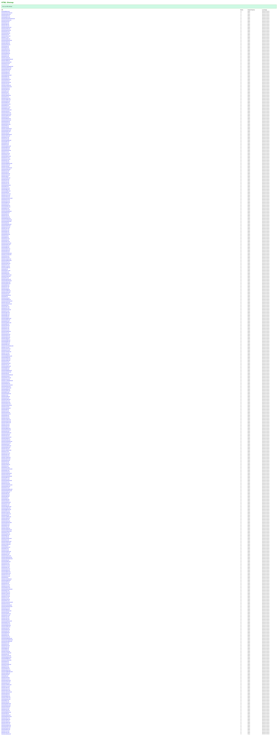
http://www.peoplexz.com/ (5, 244)
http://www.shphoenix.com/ (6, 112)
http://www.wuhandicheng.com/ (6, 484)
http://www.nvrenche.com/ (6, 193)
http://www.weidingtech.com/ (6, 274)
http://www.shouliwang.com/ (6, 322)
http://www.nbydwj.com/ (5, 471)
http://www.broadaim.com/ (5, 561)
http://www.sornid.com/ (5, 674)
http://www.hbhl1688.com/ (5, 658)
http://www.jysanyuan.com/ (6, 82)
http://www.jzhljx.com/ (5, 583)
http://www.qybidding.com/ (6, 99)
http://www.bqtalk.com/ (5, 141)
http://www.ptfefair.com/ (5, 72)
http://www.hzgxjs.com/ (5, 157)
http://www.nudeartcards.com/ (6, 557)
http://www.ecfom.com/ (5, 431)
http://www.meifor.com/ (5, 493)
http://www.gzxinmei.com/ (5, 681)
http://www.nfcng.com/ (5, 180)
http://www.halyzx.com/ (5, 467)
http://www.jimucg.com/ (5, 525)
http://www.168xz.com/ (5, 567)
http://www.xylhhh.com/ (5, 687)
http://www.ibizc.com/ (5, 90)
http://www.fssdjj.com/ (5, 222)
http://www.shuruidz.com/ (5, 263)
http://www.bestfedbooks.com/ (6, 355)
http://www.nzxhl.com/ (5, 612)
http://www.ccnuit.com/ (5, 166)
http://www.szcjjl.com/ (5, 127)
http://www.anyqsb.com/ (5, 599)
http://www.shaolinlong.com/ (6, 318)
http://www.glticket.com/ (5, 523)
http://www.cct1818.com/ (5, 528)
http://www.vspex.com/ (5, 732)
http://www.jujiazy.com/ (5, 470)
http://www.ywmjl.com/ (5, 132)
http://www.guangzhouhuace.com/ (7, 345)
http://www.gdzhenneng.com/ (6, 522)
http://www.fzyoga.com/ (5, 678)
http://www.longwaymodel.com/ (6, 12)
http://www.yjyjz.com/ (5, 151)
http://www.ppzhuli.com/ (5, 494)
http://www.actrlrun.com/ (5, 460)
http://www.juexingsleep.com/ (6, 253)
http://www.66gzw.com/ (5, 273)
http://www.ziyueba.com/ (5, 464)
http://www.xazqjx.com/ (5, 435)
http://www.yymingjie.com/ (5, 457)
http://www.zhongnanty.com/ (6, 27)
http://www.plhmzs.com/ (5, 622)
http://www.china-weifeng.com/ (6, 641)
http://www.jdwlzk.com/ (5, 232)
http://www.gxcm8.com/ (5, 707)
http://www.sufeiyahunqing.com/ (7, 558)
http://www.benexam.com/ (5, 386)
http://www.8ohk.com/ (5, 633)
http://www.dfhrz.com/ (5, 700)
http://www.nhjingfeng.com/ (6, 703)
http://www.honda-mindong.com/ (7, 639)
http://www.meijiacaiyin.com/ (6, 506)
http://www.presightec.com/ (6, 551)
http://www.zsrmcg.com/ (5, 483)
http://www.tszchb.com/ (5, 376)
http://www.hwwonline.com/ (6, 393)
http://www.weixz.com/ (5, 183)
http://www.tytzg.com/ (5, 549)
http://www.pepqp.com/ (5, 519)
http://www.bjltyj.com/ (5, 186)
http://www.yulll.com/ (5, 176)
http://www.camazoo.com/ (5, 670)
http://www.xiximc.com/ (5, 454)
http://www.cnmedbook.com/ (6, 684)
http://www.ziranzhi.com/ (5, 412)
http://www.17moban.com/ (5, 544)
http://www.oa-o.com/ (5, 451)
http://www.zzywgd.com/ (5, 512)
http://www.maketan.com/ (5, 447)
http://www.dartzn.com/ (5, 154)
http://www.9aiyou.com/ (5, 108)
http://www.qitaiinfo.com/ (5, 342)
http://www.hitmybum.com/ (6, 218)
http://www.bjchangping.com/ (6, 109)
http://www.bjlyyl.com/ (5, 277)
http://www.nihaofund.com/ (6, 625)
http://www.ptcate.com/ (5, 293)
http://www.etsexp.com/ (5, 238)
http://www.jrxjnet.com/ (5, 83)
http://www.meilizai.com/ (5, 594)
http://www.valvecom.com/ (6, 680)
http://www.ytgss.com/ (5, 364)
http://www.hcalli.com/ (5, 713)
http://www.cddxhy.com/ (5, 312)
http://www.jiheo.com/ (5, 665)
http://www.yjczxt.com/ (5, 730)
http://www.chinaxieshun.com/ (6, 480)
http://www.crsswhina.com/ (6, 85)
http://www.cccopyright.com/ (6, 254)
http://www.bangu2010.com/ (6, 432)
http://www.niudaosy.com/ (5, 35)
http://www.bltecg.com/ (5, 392)
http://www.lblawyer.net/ (5, 11)
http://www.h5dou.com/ (5, 499)
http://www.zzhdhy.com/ (5, 250)
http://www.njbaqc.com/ (5, 344)
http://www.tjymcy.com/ (5, 308)
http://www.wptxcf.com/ (5, 455)
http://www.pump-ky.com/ (5, 106)
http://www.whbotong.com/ (6, 573)
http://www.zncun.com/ (5, 170)
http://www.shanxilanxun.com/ (6, 620)
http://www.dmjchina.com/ (5, 169)
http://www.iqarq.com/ (5, 662)
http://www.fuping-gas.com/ (6, 377)
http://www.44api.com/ (5, 415)
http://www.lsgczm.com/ (5, 63)
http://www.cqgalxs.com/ (5, 135)
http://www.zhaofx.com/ (5, 51)
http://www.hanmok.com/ (5, 205)
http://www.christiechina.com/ (6, 473)
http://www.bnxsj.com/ (5, 539)
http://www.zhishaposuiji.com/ (6, 134)
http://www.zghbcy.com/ (5, 717)
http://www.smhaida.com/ (5, 626)
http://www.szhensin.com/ (5, 348)
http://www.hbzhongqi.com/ (6, 150)
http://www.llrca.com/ (5, 548)
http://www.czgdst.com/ (5, 418)
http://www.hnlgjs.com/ (5, 93)
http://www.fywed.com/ (5, 179)
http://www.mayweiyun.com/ (6, 114)
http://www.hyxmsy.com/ (5, 452)
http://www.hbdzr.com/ (5, 535)
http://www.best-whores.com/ (6, 86)
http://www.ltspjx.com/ (5, 22)
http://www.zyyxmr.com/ (5, 266)
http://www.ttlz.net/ (4, 296)
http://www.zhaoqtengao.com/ (6, 529)
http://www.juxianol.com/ (5, 335)
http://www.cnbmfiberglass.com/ (7, 671)
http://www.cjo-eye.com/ (5, 596)
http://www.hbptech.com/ (5, 587)
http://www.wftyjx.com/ (5, 328)
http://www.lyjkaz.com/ (5, 526)
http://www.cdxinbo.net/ (5, 338)
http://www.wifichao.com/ (5, 729)
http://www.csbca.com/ (5, 628)
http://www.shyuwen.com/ (5, 276)
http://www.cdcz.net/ (5, 92)
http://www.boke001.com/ (5, 206)
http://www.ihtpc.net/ (4, 545)
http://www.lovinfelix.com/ (5, 177)
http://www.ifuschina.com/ (5, 439)
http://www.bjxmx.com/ (5, 590)
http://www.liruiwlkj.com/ (5, 668)
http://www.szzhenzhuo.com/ (6, 538)
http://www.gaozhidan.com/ (6, 725)
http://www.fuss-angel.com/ (6, 655)
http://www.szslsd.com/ (5, 111)
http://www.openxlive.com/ (6, 14)
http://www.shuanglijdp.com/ (6, 140)
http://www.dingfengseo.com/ (6, 716)
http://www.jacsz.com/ (5, 137)
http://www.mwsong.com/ (5, 402)
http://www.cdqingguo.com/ (6, 279)
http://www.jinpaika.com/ (5, 629)
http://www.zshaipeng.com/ (6, 422)
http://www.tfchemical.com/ (6, 429)
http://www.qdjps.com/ (5, 231)
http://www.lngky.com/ (5, 56)
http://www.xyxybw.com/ (5, 593)
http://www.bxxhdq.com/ (5, 121)
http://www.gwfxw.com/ (5, 426)
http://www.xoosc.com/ (5, 286)
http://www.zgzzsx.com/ (5, 584)
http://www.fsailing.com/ (5, 313)
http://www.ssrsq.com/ (5, 667)
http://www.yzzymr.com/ (5, 565)
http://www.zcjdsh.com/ (5, 720)
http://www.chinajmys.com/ (6, 156)
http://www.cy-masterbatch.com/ (7, 380)
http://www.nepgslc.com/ (5, 636)
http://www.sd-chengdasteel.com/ (7, 66)
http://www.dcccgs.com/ (5, 607)
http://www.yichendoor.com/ (6, 351)
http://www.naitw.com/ (5, 409)
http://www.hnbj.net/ (4, 577)
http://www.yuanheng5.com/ (6, 387)
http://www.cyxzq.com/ (5, 347)
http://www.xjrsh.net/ (5, 235)
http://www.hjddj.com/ (5, 125)
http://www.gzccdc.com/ (5, 153)
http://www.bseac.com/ (5, 321)
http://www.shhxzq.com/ (5, 688)
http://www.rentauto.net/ (5, 438)
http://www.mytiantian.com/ (6, 513)
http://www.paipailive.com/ (5, 190)
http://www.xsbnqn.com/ (5, 216)
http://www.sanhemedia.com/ (6, 211)
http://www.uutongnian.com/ (6, 371)
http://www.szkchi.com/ (5, 425)
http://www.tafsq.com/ (5, 96)
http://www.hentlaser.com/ (5, 283)
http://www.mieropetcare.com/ (6, 40)
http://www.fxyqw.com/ (5, 361)
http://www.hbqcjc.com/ (5, 600)
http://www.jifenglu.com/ (5, 212)
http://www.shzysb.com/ (5, 603)
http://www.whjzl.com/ (5, 240)
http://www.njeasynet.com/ (6, 413)
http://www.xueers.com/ (5, 400)
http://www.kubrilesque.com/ (6, 657)
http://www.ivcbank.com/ (5, 164)
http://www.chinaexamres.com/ (6, 606)
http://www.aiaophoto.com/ (6, 502)
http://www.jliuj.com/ (4, 675)
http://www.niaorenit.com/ (5, 334)
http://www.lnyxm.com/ (5, 642)
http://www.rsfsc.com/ (5, 287)
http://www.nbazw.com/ (5, 77)
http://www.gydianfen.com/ (6, 115)
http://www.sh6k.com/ (5, 654)
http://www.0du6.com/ (5, 649)
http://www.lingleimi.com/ (5, 389)
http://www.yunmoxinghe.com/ (6, 167)
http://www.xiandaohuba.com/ (6, 370)
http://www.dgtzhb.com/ (5, 367)
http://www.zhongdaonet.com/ (6, 219)
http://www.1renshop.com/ (6, 542)
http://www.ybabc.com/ (5, 306)
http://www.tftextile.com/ (5, 632)
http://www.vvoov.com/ (5, 616)
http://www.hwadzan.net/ (5, 53)
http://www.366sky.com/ (5, 510)
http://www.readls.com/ (5, 496)
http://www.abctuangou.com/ (6, 221)
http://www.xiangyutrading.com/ (6, 489)
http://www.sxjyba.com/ (5, 677)
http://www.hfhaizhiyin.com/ (6, 712)
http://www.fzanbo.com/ (5, 251)
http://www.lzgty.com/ (5, 144)
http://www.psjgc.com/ (5, 160)
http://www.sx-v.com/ (5, 37)
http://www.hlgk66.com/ (5, 102)
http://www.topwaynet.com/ (6, 309)
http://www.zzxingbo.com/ (5, 697)
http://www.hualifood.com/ (5, 571)
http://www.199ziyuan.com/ (6, 69)
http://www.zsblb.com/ (5, 24)
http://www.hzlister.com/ (5, 73)
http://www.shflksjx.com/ (5, 591)
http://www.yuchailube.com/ (6, 516)
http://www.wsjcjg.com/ (5, 329)
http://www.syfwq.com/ (5, 25)
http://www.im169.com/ (5, 316)
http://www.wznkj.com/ (5, 397)
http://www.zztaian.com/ (5, 710)
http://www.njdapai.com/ (5, 609)
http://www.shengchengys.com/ (6, 198)
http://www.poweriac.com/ (5, 131)
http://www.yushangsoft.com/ (6, 128)
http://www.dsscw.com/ (5, 487)
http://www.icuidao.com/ (5, 354)
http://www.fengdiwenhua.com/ (6, 638)
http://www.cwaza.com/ (5, 448)
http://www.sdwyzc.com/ (5, 615)
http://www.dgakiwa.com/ (5, 696)
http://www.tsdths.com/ (5, 315)
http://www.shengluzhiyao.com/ (6, 300)
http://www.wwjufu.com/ (5, 148)
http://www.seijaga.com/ (5, 89)
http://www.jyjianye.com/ (5, 209)
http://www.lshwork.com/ (5, 234)
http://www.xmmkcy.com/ (5, 690)
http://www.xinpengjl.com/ (5, 706)
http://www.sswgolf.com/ (5, 434)
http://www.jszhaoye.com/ (5, 124)
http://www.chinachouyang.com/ (7, 384)
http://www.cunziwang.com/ (6, 258)
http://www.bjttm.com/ (5, 105)
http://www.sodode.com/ (5, 41)
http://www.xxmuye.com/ (5, 195)
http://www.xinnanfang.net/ (6, 331)
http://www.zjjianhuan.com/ (6, 118)
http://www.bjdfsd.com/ (5, 368)
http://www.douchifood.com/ (6, 445)
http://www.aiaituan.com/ (5, 202)
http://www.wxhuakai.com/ (6, 580)
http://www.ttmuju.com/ (5, 481)
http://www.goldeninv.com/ (5, 428)
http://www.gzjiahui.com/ (5, 518)
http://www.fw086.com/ (5, 247)
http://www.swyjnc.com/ (5, 564)
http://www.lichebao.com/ (5, 623)
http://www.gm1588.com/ (5, 267)
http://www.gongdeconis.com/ (6, 405)
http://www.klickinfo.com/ (5, 383)
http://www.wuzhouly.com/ (5, 363)
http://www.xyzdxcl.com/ (5, 651)
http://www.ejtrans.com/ (5, 683)
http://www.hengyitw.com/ (5, 44)
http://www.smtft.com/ (5, 373)
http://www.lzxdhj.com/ (5, 515)
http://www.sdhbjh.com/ (5, 477)
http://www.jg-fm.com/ (5, 410)
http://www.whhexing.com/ (6, 403)
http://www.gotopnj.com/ (5, 15)
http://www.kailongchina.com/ (6, 280)
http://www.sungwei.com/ (5, 474)
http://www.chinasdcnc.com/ (6, 541)
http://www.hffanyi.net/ (5, 76)
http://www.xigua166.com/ (5, 358)
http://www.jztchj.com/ (5, 34)
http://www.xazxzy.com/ (5, 503)
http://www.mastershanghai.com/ (7, 374)
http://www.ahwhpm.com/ (5, 248)
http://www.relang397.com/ (6, 613)
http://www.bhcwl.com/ (5, 54)
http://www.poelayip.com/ (5, 337)
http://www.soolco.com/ (5, 619)
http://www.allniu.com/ (5, 648)
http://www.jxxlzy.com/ (5, 709)
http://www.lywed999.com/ (6, 290)
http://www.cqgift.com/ (5, 536)
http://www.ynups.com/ (5, 228)
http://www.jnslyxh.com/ (5, 645)
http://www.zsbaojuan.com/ (6, 733)
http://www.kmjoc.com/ (5, 554)
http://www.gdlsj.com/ (5, 64)
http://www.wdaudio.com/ (5, 319)
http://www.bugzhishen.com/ (6, 67)
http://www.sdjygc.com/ (5, 264)
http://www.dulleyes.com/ (5, 17)
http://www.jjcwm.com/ (5, 635)
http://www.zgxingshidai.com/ (6, 578)
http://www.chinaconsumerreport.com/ (8, 18)
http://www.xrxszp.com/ (5, 586)
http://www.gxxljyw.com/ (5, 174)
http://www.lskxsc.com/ (5, 532)
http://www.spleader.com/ (5, 38)
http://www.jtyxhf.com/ (5, 461)
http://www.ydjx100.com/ (5, 552)
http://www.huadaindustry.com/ (6, 163)
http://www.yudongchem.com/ (6, 691)
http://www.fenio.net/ (4, 497)
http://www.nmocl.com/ (5, 416)
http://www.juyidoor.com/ (5, 196)
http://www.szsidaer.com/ (5, 360)
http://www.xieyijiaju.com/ (5, 28)
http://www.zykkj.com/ (5, 182)
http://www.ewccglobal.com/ (6, 652)
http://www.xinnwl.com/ (5, 245)
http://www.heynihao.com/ (5, 399)
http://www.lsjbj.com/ (5, 305)
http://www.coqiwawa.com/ (6, 95)
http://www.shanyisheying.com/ (6, 468)
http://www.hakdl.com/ (5, 192)
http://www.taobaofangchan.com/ (7, 59)
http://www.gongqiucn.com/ (6, 555)
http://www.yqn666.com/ (5, 60)
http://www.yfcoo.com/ (5, 597)
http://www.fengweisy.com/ (6, 726)
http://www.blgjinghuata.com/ (6, 224)
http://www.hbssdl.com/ (5, 80)
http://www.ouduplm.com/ (5, 390)
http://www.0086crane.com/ (6, 509)
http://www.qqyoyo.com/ (5, 350)
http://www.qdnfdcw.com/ (5, 357)
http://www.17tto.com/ (5, 215)
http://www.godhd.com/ (5, 161)
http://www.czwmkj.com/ (5, 57)
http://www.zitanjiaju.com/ (5, 719)
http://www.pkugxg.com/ (5, 199)
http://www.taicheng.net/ (5, 122)
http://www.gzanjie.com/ (5, 693)
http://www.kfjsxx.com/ (5, 229)
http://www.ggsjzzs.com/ (5, 50)
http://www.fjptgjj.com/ (5, 271)
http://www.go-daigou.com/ (6, 419)
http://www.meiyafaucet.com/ (6, 531)
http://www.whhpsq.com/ (5, 173)
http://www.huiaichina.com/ (6, 295)
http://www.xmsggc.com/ (5, 723)
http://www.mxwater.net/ (5, 396)
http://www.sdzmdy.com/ (5, 101)
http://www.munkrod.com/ (5, 458)
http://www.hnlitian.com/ (5, 189)
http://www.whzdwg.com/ (5, 486)
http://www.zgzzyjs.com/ (5, 70)
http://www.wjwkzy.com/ (5, 241)
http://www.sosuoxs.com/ (5, 98)
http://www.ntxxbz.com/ (5, 261)
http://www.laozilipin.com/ (5, 341)
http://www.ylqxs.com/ (5, 332)
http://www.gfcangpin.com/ (6, 442)
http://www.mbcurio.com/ (5, 568)
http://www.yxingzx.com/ (5, 302)
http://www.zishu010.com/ (5, 225)
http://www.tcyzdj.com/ (5, 406)
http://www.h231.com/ (5, 47)
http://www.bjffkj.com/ (5, 237)
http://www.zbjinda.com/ (5, 694)
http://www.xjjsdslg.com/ (5, 570)
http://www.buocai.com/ (5, 444)
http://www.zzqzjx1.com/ (5, 574)
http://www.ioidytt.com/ (5, 203)
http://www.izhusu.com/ (5, 31)
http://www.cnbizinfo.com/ (5, 722)
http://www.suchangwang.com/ (6, 441)
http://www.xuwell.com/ (5, 500)
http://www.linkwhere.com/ (6, 704)
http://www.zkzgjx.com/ (5, 257)
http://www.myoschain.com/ (6, 664)
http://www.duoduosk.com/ (6, 79)
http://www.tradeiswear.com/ (6, 610)
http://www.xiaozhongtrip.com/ (6, 476)
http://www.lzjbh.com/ (5, 661)
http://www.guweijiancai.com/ (6, 260)
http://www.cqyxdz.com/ (5, 379)
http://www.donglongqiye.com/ (6, 490)
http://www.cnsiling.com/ (5, 43)
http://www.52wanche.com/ (6, 30)
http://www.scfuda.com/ (5, 325)
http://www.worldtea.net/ (5, 289)
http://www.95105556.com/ (6, 299)
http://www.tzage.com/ (5, 138)
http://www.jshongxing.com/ (6, 119)
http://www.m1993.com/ (5, 581)
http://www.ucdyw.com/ (5, 21)
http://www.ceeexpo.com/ (5, 292)
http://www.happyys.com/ (5, 270)
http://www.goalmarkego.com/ (6, 303)
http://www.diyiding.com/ (5, 147)
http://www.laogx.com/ (5, 208)
